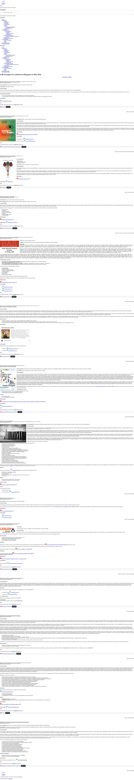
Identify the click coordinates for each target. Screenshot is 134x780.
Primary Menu (2, 17)
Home (3, 19)
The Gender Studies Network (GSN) (12, 36)
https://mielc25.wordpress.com (23, 178)
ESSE (1, 5)
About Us (5, 21)
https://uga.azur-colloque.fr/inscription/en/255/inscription (23, 553)
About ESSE (4, 20)
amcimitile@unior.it (14, 592)
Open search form (3, 9)
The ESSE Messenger (7, 40)
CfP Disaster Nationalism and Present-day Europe (9, 653)
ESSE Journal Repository (8, 38)
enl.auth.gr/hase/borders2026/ (10, 484)
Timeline (7, 32)
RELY (56, 368)
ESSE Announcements (6, 43)
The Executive (6, 22)
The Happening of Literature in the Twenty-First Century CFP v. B (11, 765)
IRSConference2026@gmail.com (7, 691)
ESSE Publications (5, 39)
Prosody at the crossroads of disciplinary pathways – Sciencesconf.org (13, 558)
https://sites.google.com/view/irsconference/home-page (11, 704)
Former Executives (9, 27)
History (5, 54)
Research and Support (5, 42)
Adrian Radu (10, 778)
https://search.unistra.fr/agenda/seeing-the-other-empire (27, 134)
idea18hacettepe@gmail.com (12, 222)
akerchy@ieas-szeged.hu (13, 348)
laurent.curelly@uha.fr (13, 594)
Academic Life (4, 29)
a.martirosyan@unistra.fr (29, 139)
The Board (6, 23)
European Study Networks (8, 35)
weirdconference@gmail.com (7, 101)
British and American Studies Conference (8, 282)
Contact (3, 1)
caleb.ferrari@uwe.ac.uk (13, 350)
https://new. (4, 484)
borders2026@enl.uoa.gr (16, 470)
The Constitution (7, 24)
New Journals (6, 37)
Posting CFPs (8, 34)
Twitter (3, 775)
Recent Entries (8, 31)
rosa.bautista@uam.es (66, 506)
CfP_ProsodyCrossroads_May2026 (7, 569)
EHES (5, 70)
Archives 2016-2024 (9, 33)
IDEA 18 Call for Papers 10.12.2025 (7, 228)
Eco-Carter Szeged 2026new (6, 356)
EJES (5, 69)
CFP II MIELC (4, 187)
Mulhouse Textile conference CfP (6, 606)
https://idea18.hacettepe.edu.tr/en (7, 219)
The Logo (5, 25)
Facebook (3, 774)
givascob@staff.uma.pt (58, 506)
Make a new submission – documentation (24, 549)
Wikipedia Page (6, 28)
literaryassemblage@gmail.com (101, 386)
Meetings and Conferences (10, 55)
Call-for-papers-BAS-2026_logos (6, 296)
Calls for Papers (6, 30)
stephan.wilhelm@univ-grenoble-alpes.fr (16, 563)
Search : (5, 12)
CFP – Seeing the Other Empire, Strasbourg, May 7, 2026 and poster (11, 146)
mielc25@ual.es (10, 181)
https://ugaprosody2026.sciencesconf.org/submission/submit (56, 544)
